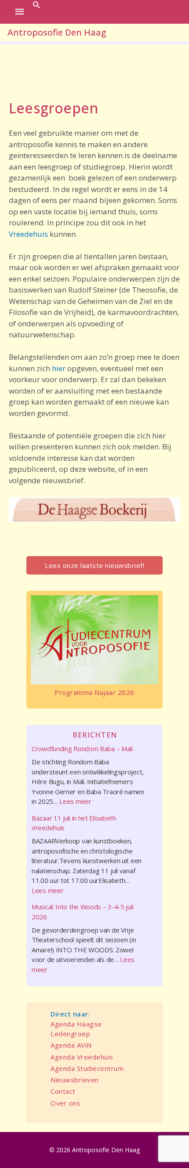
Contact (63, 1091)
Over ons (65, 1103)
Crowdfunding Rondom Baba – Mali (82, 748)
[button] (36, 4)
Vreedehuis (29, 234)
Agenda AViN (71, 1045)
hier (59, 368)
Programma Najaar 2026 (94, 692)
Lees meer (75, 801)
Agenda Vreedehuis (82, 1056)
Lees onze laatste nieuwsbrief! (94, 565)
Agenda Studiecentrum (87, 1068)
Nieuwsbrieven (75, 1079)
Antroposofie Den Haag (56, 32)
